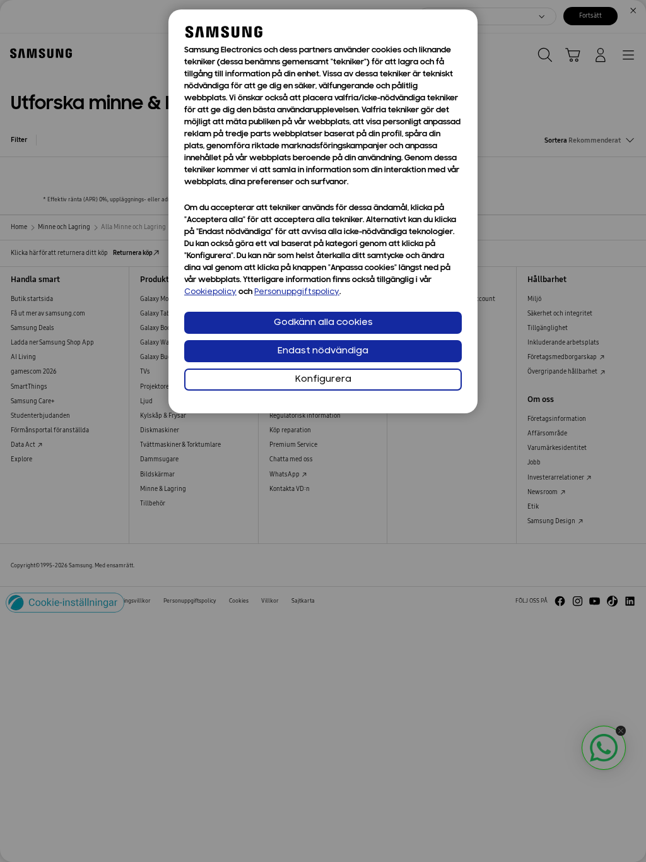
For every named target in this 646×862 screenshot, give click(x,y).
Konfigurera (323, 379)
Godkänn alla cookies (323, 323)
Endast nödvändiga (323, 351)
